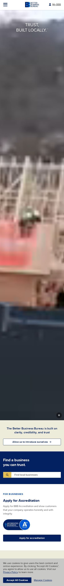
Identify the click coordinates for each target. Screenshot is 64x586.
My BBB (56, 4)
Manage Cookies (43, 580)
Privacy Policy (10, 572)
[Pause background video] (59, 415)
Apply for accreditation (32, 538)
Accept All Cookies (17, 580)
